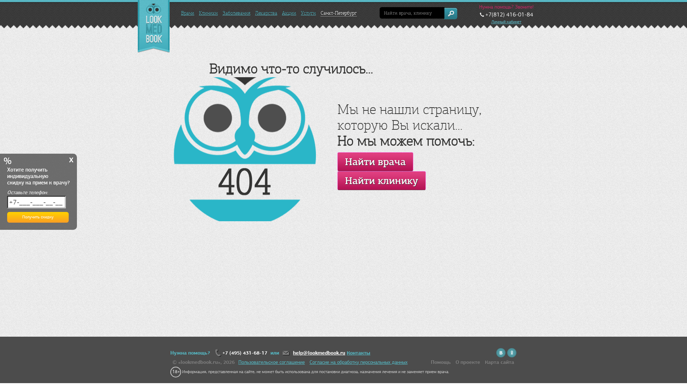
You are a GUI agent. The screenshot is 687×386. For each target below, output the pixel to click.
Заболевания (236, 13)
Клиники (208, 13)
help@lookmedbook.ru (319, 353)
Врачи (187, 13)
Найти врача (375, 162)
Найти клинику (381, 181)
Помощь (441, 362)
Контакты (358, 353)
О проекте (467, 362)
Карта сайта (499, 362)
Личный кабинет (506, 21)
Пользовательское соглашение (271, 362)
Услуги (308, 13)
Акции (289, 13)
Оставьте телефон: (27, 192)
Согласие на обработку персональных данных (359, 362)
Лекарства (266, 13)
